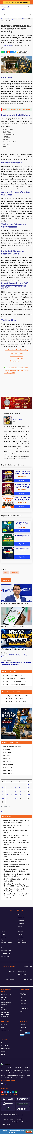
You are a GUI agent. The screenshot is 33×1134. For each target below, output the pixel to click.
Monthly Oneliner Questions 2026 (16, 702)
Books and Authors (6, 942)
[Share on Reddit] (8, 52)
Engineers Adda (10, 979)
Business (20, 931)
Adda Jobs (12, 971)
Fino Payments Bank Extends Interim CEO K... (15, 603)
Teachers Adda (27, 966)
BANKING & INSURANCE (23, 993)
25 (7, 798)
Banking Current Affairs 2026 (16, 19)
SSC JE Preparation (7, 1005)
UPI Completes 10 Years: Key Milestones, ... (14, 626)
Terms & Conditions (22, 1121)
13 (15, 791)
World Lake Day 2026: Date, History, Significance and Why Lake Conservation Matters (16, 842)
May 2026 (7, 755)
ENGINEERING (24, 1009)
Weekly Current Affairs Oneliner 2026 (17, 696)
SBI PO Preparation (6, 994)
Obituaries (4, 947)
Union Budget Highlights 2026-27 (16, 684)
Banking (6, 572)
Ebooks (3, 1051)
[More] (28, 6)
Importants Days (22, 942)
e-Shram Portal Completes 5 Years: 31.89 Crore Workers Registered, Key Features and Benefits (16, 896)
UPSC (21, 1011)
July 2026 (7, 749)
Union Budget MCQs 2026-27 (14, 675)
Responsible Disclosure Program (11, 1119)
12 (11, 791)
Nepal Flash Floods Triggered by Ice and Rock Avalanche (16, 826)
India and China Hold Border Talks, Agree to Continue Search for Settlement (16, 870)
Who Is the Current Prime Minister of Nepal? (15, 831)
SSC (21, 997)
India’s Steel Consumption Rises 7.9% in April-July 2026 (16, 880)
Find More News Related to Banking (16, 350)
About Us (22, 1024)
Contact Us (23, 1027)
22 (24, 795)
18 (7, 795)
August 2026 (12, 746)
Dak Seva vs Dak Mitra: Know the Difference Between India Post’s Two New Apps (17, 854)
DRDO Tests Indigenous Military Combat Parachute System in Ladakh (16, 821)
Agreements (4, 940)
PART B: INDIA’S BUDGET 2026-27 (16, 681)
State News (21, 920)
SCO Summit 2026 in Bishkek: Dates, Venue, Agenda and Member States (15, 848)
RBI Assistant (5, 1012)
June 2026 (7, 752)
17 (2, 795)
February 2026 (8, 764)
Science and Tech (6, 953)
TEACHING (23, 1003)
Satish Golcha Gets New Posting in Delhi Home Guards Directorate (16, 865)
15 (24, 791)
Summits (20, 937)
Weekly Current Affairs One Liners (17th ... (13, 649)
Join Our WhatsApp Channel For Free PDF (16, 109)
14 (20, 791)
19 (11, 795)
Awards (3, 934)
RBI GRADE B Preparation (5, 1015)
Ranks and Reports (6, 950)
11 (7, 791)
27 (16, 798)
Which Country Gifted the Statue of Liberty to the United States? (15, 860)
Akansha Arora (7, 46)
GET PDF (29, 1131)
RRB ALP (3, 1027)
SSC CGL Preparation (4, 1008)
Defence (20, 934)
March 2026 (7, 761)
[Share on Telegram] (5, 52)
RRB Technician (5, 1024)
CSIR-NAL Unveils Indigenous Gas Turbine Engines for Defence (14, 890)
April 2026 (7, 758)
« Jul (2, 811)
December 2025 (9, 770)
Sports (3, 931)
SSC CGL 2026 (5, 1030)
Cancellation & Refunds (8, 1121)
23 (29, 795)
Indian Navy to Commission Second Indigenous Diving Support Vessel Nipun (16, 885)
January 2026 (8, 767)
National (20, 915)
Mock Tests (4, 1042)
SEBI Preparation (6, 1002)
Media (21, 1030)
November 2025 (9, 773)
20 (16, 795)
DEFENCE (23, 1006)
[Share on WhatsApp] (2, 52)
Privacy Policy (6, 1124)
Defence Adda (22, 974)
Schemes (4, 937)
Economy (20, 940)
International (21, 917)
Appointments (22, 923)
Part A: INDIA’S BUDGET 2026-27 (16, 678)
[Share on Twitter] (14, 52)
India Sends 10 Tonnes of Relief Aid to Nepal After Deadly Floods (16, 836)
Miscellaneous (5, 956)
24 (3, 798)
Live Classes (4, 1045)
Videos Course (5, 1048)
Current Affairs (14, 572)
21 (20, 795)
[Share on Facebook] (11, 52)
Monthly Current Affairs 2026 (14, 699)
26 (11, 798)
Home (3, 19)
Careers (25, 1033)
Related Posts (6, 580)
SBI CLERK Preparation (4, 998)
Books (3, 1054)
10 (2, 791)
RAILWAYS (23, 1000)
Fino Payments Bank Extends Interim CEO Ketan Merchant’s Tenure (17, 875)
